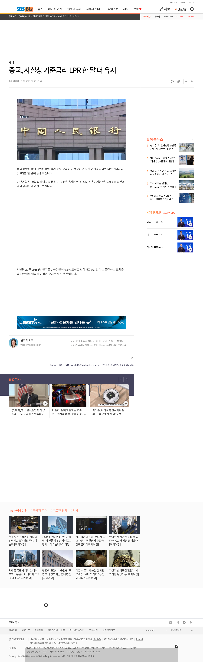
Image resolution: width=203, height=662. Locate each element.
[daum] (184, 623)
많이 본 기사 (55, 9)
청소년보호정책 (76, 630)
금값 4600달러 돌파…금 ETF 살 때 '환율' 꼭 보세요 (98, 341)
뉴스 (40, 9)
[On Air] (180, 9)
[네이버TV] (191, 622)
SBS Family (149, 630)
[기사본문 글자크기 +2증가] (191, 81)
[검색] (192, 9)
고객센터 (93, 630)
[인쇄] (172, 81)
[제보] (165, 9)
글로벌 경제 (74, 9)
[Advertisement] (24, 626)
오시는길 (97, 639)
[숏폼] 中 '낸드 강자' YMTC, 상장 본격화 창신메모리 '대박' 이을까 (49, 16)
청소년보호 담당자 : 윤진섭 (65, 643)
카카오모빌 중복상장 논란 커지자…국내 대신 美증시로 (100, 345)
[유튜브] (170, 622)
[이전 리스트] (121, 379)
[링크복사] (178, 81)
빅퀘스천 (113, 9)
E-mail (139, 639)
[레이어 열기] (11, 9)
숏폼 (135, 8)
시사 (125, 9)
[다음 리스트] (126, 379)
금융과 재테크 (94, 9)
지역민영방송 (175, 630)
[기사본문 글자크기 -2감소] (186, 81)
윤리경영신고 (108, 630)
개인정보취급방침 (56, 630)
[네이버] (177, 622)
